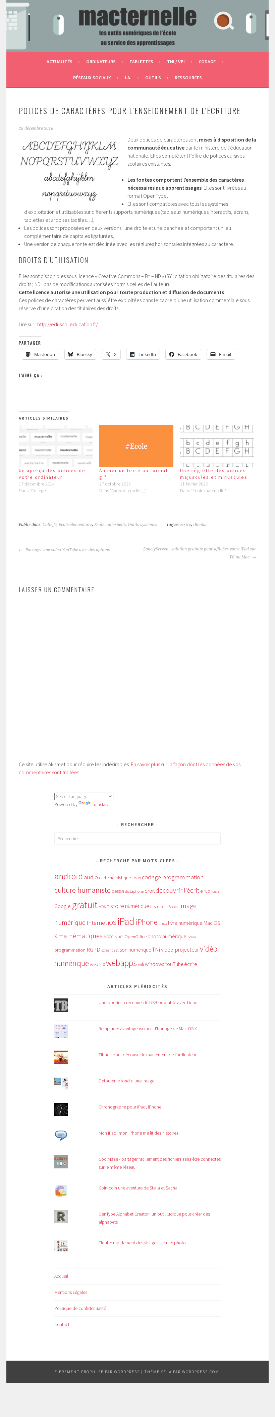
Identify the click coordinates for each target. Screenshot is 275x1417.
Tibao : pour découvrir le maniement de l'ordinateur (147, 1055)
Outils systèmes (142, 524)
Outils (153, 78)
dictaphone (134, 891)
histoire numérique (128, 906)
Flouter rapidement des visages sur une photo (142, 1243)
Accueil (61, 1276)
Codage (207, 62)
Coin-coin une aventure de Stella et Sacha (138, 1188)
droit (150, 891)
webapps (121, 963)
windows (154, 964)
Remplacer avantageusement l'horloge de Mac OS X (148, 1029)
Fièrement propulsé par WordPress (97, 1371)
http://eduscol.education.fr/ (67, 324)
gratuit (85, 905)
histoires (158, 906)
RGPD (93, 949)
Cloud (136, 878)
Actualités (59, 62)
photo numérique (167, 936)
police (191, 937)
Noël (118, 937)
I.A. (128, 78)
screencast (110, 950)
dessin (118, 891)
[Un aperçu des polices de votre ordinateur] (56, 446)
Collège (50, 524)
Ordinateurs (101, 62)
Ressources (188, 78)
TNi (156, 949)
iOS (112, 922)
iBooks (199, 524)
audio (91, 877)
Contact (61, 1324)
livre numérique (185, 922)
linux (163, 923)
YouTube (174, 964)
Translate (100, 804)
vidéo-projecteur (180, 949)
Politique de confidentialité (80, 1308)
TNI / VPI (176, 62)
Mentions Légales (70, 1292)
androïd (68, 876)
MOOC (108, 936)
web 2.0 (97, 964)
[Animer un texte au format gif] (136, 446)
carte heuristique (115, 878)
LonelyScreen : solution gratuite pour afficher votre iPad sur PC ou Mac (199, 553)
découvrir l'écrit (177, 890)
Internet (97, 922)
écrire (185, 524)
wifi (141, 964)
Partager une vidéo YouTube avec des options (67, 549)
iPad (125, 921)
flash (215, 891)
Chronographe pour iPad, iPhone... (131, 1107)
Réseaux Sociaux (92, 78)
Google (62, 906)
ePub (205, 891)
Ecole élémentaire (75, 524)
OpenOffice (135, 937)
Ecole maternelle (110, 524)
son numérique (135, 950)
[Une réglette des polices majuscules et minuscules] (217, 446)
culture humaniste (82, 890)
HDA (102, 906)
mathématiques (80, 936)
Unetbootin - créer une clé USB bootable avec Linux (148, 1002)
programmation (70, 950)
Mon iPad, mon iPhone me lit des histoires (138, 1133)
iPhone (146, 922)
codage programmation (173, 877)
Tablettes (141, 62)
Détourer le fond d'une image (126, 1081)
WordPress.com (200, 1371)
